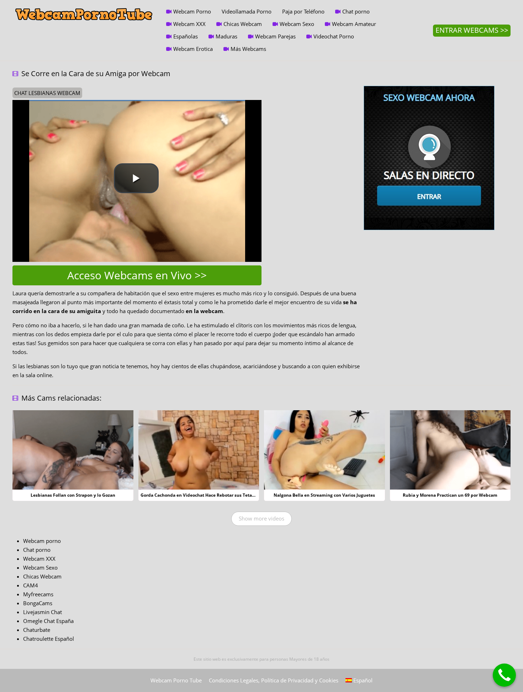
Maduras (226, 36)
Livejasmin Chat (42, 612)
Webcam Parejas (275, 36)
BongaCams (37, 603)
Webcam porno (42, 540)
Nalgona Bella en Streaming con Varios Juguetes (324, 495)
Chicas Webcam (242, 23)
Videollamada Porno (246, 11)
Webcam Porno (192, 11)
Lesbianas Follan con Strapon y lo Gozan (73, 495)
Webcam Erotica (193, 48)
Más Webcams (248, 48)
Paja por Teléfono (303, 11)
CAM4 (30, 585)
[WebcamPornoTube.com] (83, 5)
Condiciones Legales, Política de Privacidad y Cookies (273, 680)
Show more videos (261, 518)
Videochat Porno (333, 36)
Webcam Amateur (354, 23)
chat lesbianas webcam (47, 92)
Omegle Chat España (48, 620)
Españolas (185, 36)
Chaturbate (36, 629)
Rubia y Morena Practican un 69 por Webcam (450, 495)
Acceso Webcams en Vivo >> (137, 275)
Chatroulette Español (48, 638)
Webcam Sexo (297, 23)
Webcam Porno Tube (176, 680)
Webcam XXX (189, 23)
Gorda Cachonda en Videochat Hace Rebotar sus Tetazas (200, 495)
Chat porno (356, 11)
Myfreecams (38, 594)
